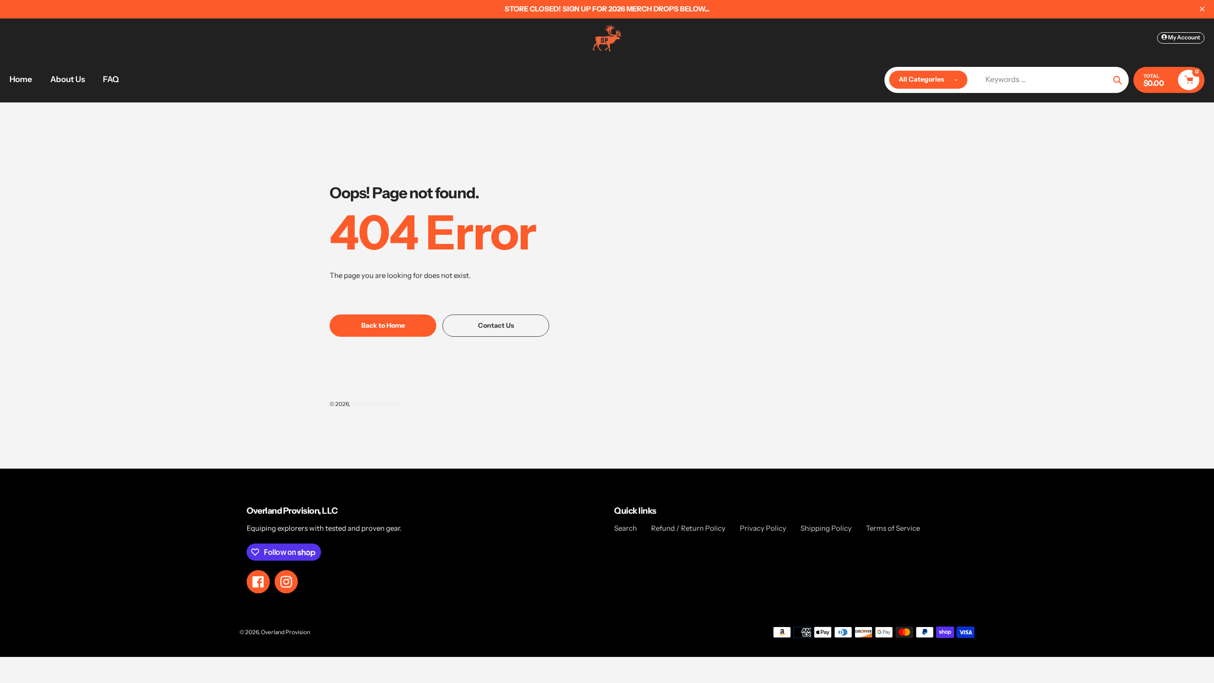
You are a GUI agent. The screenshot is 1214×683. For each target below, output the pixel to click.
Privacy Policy (763, 528)
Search (625, 528)
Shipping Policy (826, 528)
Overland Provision (375, 403)
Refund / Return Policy (688, 528)
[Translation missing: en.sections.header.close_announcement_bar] (1202, 9)
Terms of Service (893, 528)
